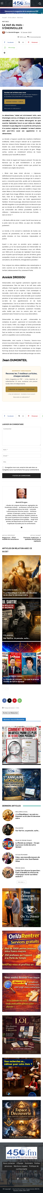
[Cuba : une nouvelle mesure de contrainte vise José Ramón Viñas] (8, 858)
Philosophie (8, 635)
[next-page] (7, 688)
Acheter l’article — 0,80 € (14, 101)
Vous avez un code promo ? (12, 108)
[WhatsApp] (19, 700)
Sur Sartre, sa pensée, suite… (16, 638)
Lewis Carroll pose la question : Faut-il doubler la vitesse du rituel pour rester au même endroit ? (27, 874)
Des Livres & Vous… (10, 590)
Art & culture (12, 18)
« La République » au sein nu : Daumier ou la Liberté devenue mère (20, 594)
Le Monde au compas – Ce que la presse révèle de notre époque (21, 680)
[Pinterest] (14, 700)
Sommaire (29, 1163)
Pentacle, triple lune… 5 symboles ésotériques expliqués (32, 539)
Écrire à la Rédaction (10, 713)
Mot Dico (20, 18)
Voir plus (20, 882)
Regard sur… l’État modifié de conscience (10, 538)
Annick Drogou (13, 32)
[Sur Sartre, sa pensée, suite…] (21, 619)
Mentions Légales (21, 1166)
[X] (9, 700)
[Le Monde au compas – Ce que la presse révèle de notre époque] (21, 663)
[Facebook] (4, 700)
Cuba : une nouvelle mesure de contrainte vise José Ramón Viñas (27, 859)
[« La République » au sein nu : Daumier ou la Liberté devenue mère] (21, 576)
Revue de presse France (12, 676)
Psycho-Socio (20, 868)
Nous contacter (9, 1163)
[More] (4, 53)
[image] (21, 745)
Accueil (4, 18)
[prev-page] (3, 688)
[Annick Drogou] (4, 32)
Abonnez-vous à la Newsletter (14, 719)
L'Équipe (20, 1163)
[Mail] (21, 527)
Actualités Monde (21, 854)
